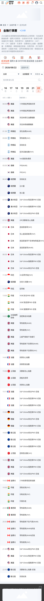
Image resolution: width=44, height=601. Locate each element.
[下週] (41, 89)
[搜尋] (39, 79)
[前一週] (2, 89)
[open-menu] (2, 3)
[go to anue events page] (32, 2)
